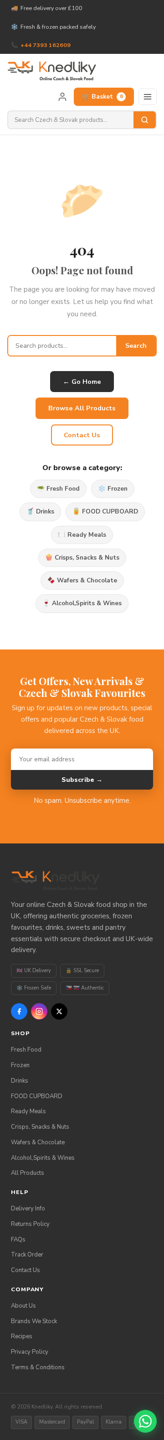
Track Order (27, 1255)
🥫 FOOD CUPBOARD (105, 511)
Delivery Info (28, 1208)
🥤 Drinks (40, 511)
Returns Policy (30, 1224)
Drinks (19, 1081)
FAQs (18, 1240)
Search (136, 345)
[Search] (144, 119)
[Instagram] (39, 1011)
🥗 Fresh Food (58, 488)
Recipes (21, 1336)
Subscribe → (82, 779)
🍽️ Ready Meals (82, 534)
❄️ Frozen (113, 488)
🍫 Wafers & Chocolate (82, 580)
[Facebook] (19, 1011)
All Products (27, 1173)
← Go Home (82, 381)
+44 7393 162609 (45, 45)
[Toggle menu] (147, 97)
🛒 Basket (102, 96)
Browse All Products (82, 408)
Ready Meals (28, 1111)
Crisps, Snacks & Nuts (40, 1127)
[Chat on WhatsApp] (145, 1421)
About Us (23, 1306)
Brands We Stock (34, 1321)
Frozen (20, 1065)
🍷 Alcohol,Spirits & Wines (82, 603)
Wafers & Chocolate (38, 1142)
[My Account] (62, 97)
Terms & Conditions (38, 1367)
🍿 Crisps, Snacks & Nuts (82, 557)
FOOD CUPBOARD (36, 1096)
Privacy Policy (29, 1352)
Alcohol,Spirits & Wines (43, 1158)
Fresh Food (26, 1050)
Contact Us (82, 435)
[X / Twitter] (59, 1011)
